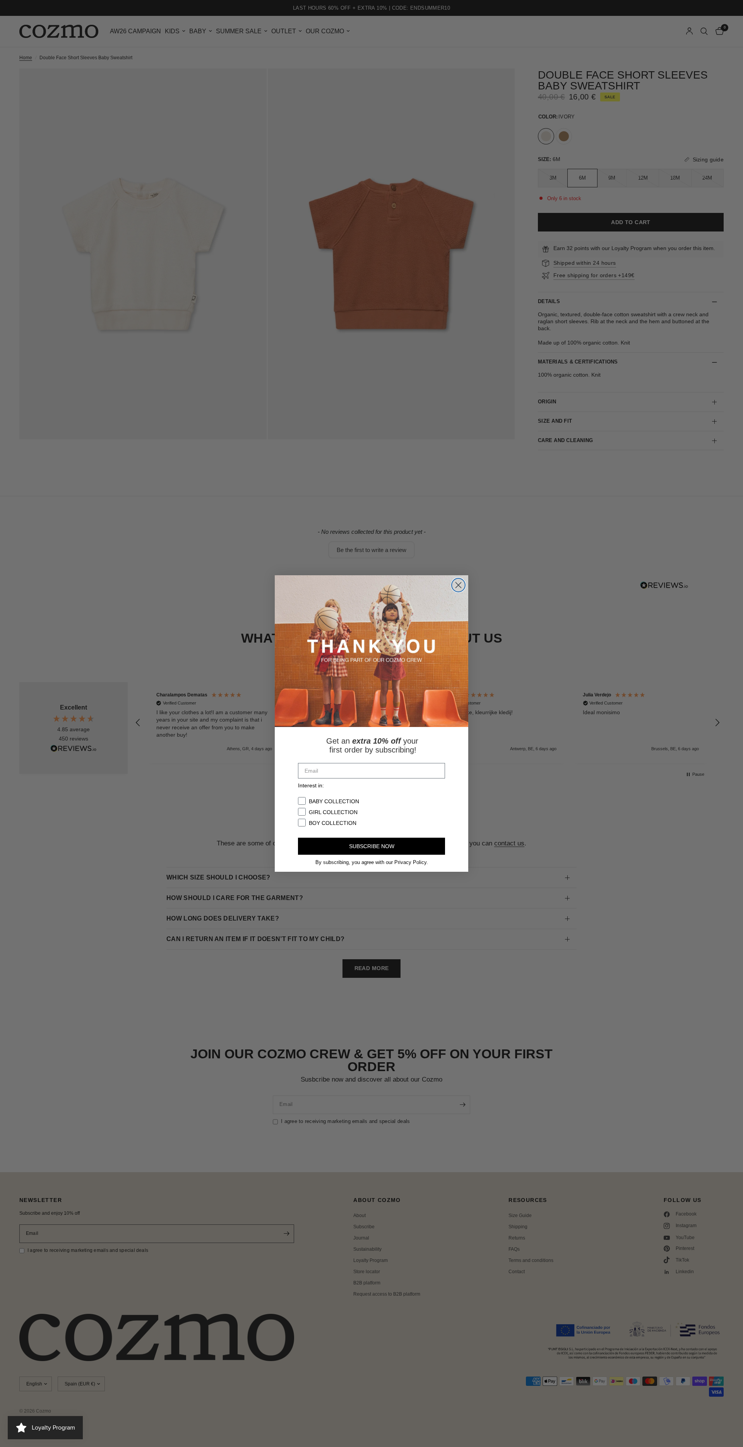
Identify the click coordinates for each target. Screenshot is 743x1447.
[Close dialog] (458, 585)
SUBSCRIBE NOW (371, 846)
